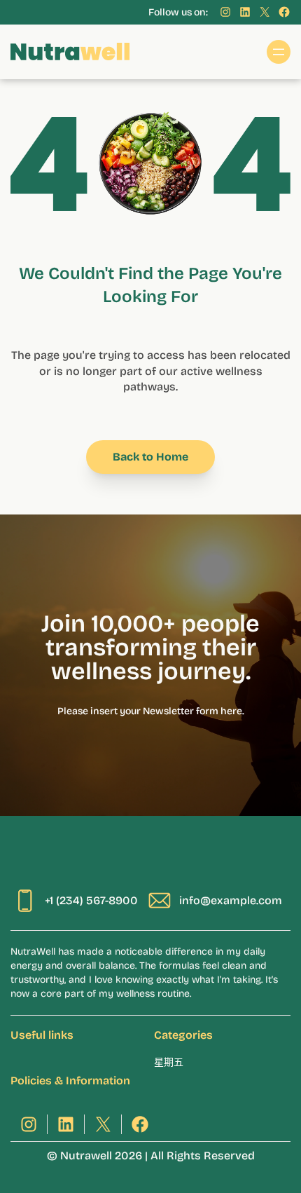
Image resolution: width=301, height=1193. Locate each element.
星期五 (168, 1062)
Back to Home (150, 456)
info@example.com (230, 900)
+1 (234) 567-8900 (91, 900)
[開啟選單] (278, 52)
